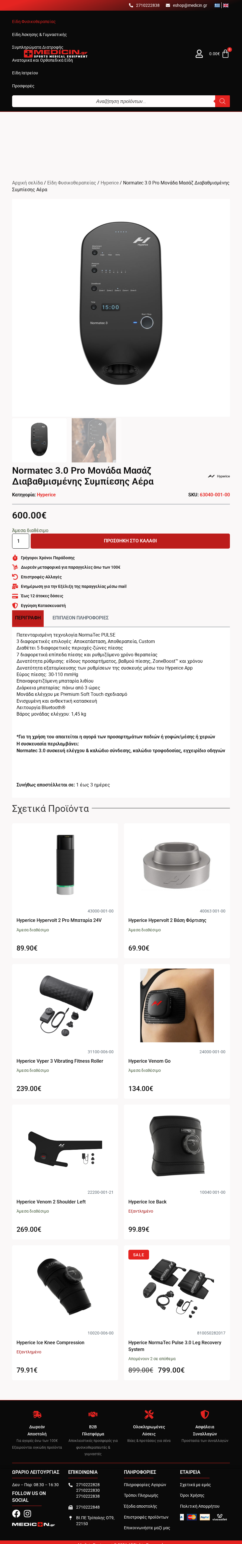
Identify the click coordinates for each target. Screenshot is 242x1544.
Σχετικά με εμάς (195, 1484)
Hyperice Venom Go (149, 1061)
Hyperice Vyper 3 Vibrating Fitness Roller (60, 1061)
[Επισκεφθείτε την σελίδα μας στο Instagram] (27, 1513)
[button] (34, 21)
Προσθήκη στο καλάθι (130, 541)
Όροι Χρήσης (192, 1495)
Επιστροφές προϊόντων (146, 1517)
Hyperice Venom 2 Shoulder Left (51, 1202)
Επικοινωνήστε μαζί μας (147, 1527)
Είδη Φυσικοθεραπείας (71, 182)
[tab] (28, 618)
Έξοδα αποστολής (140, 1506)
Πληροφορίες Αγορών (145, 1484)
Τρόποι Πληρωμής (141, 1495)
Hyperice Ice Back (147, 1202)
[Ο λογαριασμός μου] (199, 54)
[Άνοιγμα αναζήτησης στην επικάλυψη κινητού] (121, 101)
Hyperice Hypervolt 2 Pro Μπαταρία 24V (59, 920)
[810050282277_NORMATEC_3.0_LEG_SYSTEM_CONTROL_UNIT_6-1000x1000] (121, 308)
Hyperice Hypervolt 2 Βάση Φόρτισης (167, 920)
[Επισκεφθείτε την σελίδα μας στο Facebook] (16, 1513)
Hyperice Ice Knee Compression (50, 1342)
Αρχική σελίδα (27, 182)
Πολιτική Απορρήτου (200, 1506)
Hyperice (110, 182)
